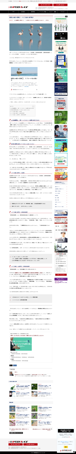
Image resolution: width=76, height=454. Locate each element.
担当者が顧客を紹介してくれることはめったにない (20, 109)
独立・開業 (57, 197)
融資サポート (57, 186)
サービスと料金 (43, 11)
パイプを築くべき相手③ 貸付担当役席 (18, 114)
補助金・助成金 (57, 191)
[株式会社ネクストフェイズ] (18, 7)
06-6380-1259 (62, 261)
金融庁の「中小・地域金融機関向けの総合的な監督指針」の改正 (28, 272)
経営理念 (33, 11)
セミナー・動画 (52, 11)
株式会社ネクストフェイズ (19, 374)
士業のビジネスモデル (31, 20)
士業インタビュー (58, 202)
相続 (56, 204)
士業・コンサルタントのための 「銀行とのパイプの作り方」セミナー (27, 335)
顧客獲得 (56, 195)
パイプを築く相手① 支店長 (16, 111)
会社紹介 (23, 11)
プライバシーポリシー (65, 441)
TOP (13, 11)
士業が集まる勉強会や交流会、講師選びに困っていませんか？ (20, 430)
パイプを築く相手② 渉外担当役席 (17, 113)
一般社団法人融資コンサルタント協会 (37, 374)
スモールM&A (57, 193)
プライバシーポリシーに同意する (65, 444)
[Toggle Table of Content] (32, 106)
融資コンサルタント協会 (59, 206)
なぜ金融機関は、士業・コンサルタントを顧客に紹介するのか (22, 108)
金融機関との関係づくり (20, 20)
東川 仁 (47, 20)
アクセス (63, 11)
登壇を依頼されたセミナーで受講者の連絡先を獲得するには (41, 430)
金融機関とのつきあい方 (39, 20)
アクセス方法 (61, 274)
